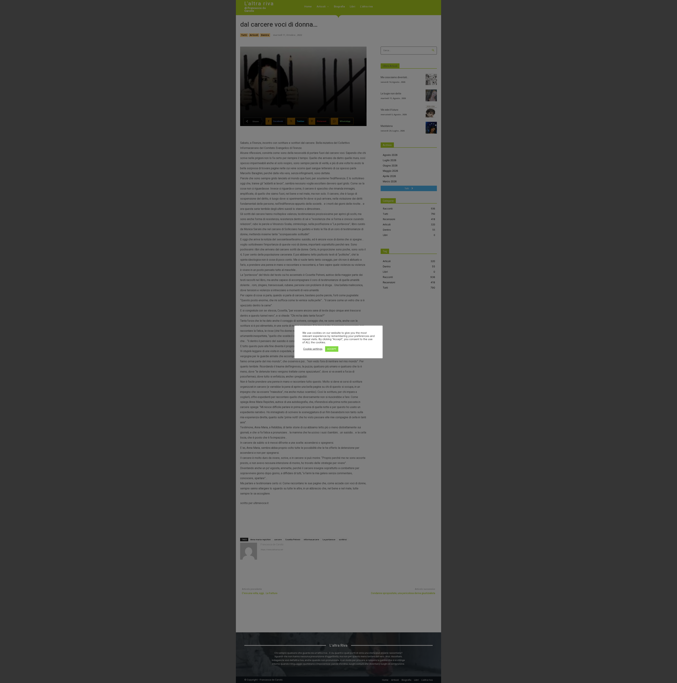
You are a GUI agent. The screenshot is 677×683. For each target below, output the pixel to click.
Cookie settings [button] (312, 349)
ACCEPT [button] (331, 349)
